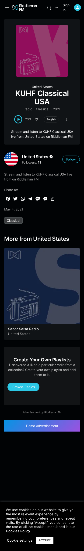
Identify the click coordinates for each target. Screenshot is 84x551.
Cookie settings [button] (19, 540)
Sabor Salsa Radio (23, 329)
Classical (42, 109)
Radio (28, 109)
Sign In (66, 7)
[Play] (18, 119)
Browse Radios (23, 387)
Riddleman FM (28, 7)
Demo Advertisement (42, 426)
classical (13, 220)
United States (42, 87)
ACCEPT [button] (45, 540)
